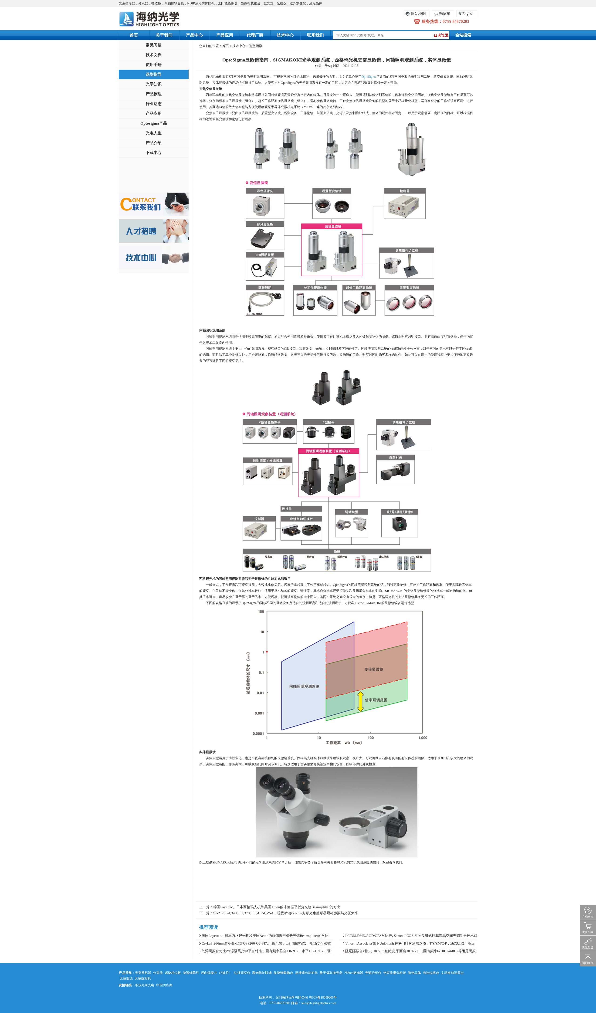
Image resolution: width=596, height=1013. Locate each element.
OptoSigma (369, 76)
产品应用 (224, 35)
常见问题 (154, 45)
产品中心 (194, 35)
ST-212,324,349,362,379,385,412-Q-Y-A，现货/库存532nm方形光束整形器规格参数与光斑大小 (285, 913)
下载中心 (154, 152)
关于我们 (164, 35)
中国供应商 (164, 985)
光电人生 (154, 133)
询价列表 (587, 932)
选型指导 (154, 74)
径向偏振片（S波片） (216, 973)
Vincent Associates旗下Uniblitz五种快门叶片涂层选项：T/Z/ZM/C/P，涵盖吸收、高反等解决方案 (407, 944)
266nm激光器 (353, 973)
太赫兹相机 (143, 978)
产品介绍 (154, 143)
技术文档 (154, 55)
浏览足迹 (587, 947)
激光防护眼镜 (262, 973)
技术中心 (285, 35)
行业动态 (154, 104)
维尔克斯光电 (144, 985)
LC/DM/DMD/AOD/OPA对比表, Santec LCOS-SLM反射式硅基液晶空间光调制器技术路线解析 (408, 936)
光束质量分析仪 (394, 973)
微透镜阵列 (191, 973)
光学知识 (154, 84)
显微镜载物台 (283, 973)
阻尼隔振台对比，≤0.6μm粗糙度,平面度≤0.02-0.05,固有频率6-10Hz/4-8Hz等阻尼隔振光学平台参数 (407, 952)
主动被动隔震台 (452, 973)
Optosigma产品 (153, 123)
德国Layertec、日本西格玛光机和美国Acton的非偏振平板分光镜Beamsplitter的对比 (276, 907)
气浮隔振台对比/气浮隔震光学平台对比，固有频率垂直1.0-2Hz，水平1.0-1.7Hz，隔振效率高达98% (263, 952)
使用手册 (154, 64)
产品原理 (154, 94)
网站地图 (418, 14)
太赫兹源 (126, 978)
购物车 (444, 14)
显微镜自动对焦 (306, 973)
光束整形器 (143, 973)
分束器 (158, 973)
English (468, 14)
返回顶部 (587, 963)
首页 (134, 35)
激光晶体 (414, 973)
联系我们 (315, 35)
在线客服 (587, 916)
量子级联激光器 (331, 973)
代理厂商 (255, 35)
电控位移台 (431, 973)
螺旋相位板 (173, 973)
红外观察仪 (242, 973)
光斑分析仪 (373, 973)
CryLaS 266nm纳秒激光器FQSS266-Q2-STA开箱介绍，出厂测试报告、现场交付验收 (266, 943)
